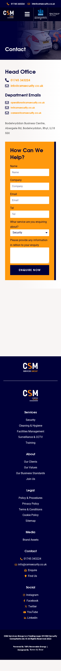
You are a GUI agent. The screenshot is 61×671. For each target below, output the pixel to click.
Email (13, 194)
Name (13, 166)
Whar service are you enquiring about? (28, 224)
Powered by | (30, 646)
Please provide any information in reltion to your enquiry (28, 243)
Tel (12, 208)
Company (16, 180)
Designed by (23, 650)
